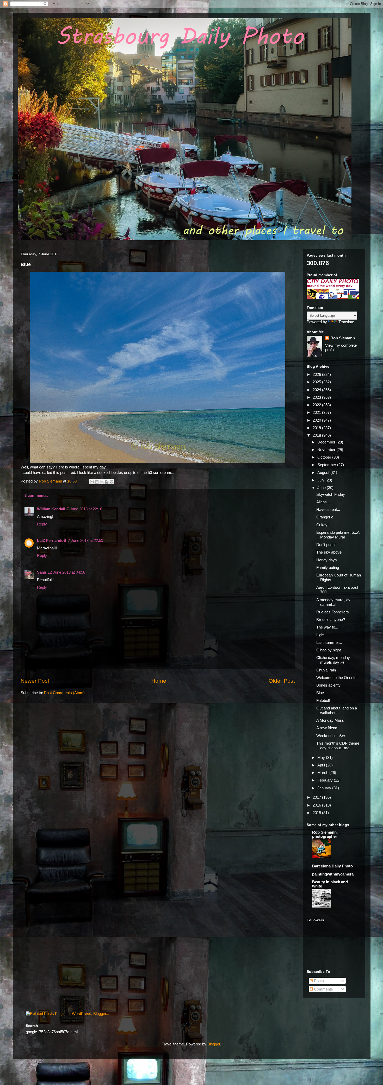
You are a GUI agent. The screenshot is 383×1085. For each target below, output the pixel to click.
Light (320, 635)
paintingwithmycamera (333, 874)
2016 (317, 805)
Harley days (326, 560)
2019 (317, 428)
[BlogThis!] (96, 481)
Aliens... (323, 502)
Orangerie (324, 517)
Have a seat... (328, 509)
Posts (318, 981)
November (326, 449)
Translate (346, 322)
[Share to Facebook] (106, 481)
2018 (317, 435)
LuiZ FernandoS (51, 540)
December (326, 442)
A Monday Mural (330, 720)
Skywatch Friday (330, 494)
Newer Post (35, 681)
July (321, 480)
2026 (317, 374)
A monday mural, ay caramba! (333, 602)
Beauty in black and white (330, 884)
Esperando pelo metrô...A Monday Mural (337, 534)
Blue (320, 692)
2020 (317, 420)
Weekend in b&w (330, 735)
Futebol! (323, 700)
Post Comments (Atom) (64, 692)
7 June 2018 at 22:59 (85, 540)
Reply (42, 524)
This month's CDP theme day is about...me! (337, 745)
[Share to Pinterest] (111, 481)
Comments (323, 989)
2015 (317, 812)
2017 (317, 797)
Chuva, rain (326, 670)
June (322, 487)
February (325, 780)
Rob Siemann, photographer (325, 834)
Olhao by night (328, 650)
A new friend (326, 728)
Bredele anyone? (330, 619)
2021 (317, 412)
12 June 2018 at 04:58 (66, 572)
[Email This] (91, 481)
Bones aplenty (328, 685)
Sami (41, 572)
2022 (317, 405)
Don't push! (326, 544)
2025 (317, 382)
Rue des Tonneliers (332, 612)
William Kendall (51, 509)
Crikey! (322, 525)
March (323, 772)
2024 (317, 390)
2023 (317, 397)
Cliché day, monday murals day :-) (333, 659)
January (324, 788)
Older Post (282, 681)
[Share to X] (101, 481)
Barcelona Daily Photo (332, 866)
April (321, 765)
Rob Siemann (342, 338)
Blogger (213, 1044)
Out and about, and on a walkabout (336, 710)
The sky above (329, 552)
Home (158, 681)
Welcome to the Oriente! (336, 677)
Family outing (327, 567)
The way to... (327, 627)
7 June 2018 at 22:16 (84, 509)
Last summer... (329, 642)
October (324, 457)
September (327, 464)
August (323, 472)
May (321, 757)
